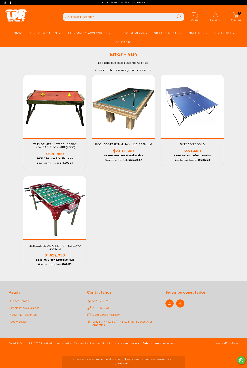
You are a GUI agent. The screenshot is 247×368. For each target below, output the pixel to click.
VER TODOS (223, 33)
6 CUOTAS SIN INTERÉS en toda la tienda (123, 2)
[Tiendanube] (227, 343)
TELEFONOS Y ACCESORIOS (87, 33)
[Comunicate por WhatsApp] (241, 360)
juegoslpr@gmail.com (106, 314)
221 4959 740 (100, 308)
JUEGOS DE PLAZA (131, 33)
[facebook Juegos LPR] (10, 2)
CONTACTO (123, 42)
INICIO (18, 33)
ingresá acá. (132, 343)
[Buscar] (179, 17)
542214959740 (101, 301)
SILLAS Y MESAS (166, 33)
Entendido (124, 363)
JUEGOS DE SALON (43, 33)
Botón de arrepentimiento (159, 343)
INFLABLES (196, 33)
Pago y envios (18, 321)
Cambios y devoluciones (24, 308)
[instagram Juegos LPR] (5, 2)
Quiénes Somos (19, 301)
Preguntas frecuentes (23, 314)
